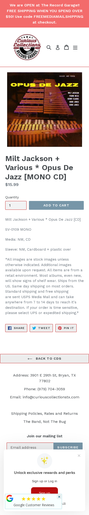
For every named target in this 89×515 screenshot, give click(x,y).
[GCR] (9, 498)
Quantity (12, 197)
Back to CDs (48, 358)
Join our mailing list (44, 436)
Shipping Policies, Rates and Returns (44, 413)
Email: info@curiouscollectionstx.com (44, 397)
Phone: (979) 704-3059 (44, 389)
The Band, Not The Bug (44, 421)
